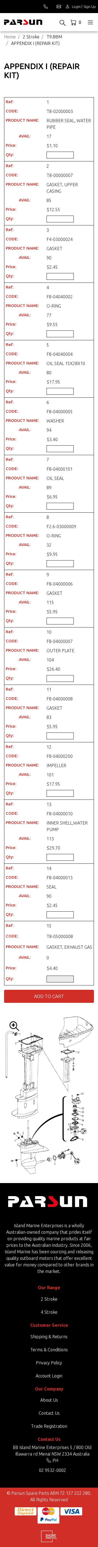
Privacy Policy (49, 1362)
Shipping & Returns (49, 1336)
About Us (49, 1400)
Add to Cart (49, 996)
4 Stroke (49, 1312)
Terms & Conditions (49, 1349)
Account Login (49, 1375)
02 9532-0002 (52, 1470)
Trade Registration (49, 1426)
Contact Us (49, 1413)
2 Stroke (49, 1299)
